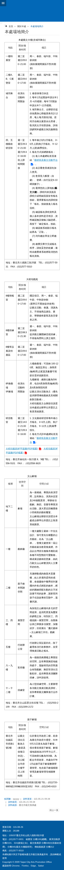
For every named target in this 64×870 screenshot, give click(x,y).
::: (1, 23)
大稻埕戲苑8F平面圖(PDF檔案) (22, 448)
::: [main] (5, 25)
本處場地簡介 (36, 26)
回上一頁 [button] (54, 810)
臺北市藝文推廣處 (32, 11)
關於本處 (21, 26)
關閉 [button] (3, 3)
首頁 (11, 26)
